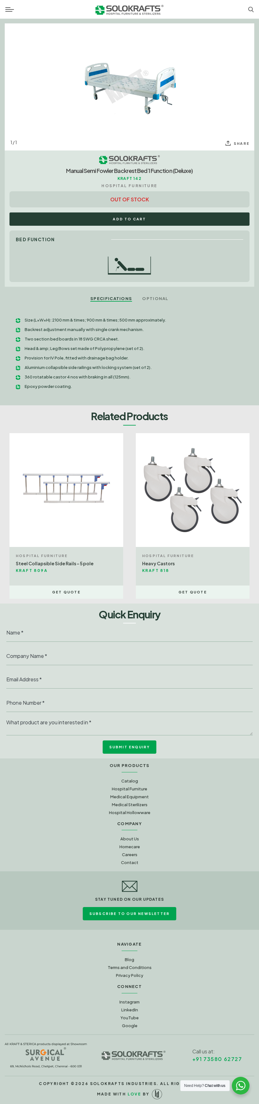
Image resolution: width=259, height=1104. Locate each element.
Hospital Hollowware (129, 812)
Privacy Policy (129, 975)
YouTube (129, 1017)
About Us (129, 838)
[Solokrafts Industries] (133, 1055)
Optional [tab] (155, 298)
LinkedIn (129, 1009)
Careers (129, 854)
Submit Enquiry (129, 747)
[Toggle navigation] (9, 9)
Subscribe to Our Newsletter (129, 913)
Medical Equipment (129, 796)
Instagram (129, 1001)
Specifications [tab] (111, 298)
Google (129, 1025)
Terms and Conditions (130, 967)
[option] (129, 86)
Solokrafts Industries (123, 1083)
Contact (129, 862)
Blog (129, 959)
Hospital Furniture (129, 788)
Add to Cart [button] (129, 219)
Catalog (129, 780)
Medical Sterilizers (130, 804)
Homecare (129, 846)
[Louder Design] (157, 1094)
